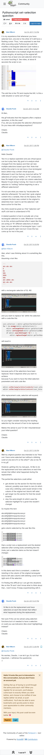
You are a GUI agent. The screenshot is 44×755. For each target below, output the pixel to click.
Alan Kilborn (10, 32)
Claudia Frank (11, 109)
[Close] (39, 675)
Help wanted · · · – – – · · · (21, 19)
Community (24, 4)
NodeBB (20, 739)
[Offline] (3, 32)
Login (15, 720)
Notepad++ (32, 733)
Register (8, 720)
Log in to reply (35, 23)
